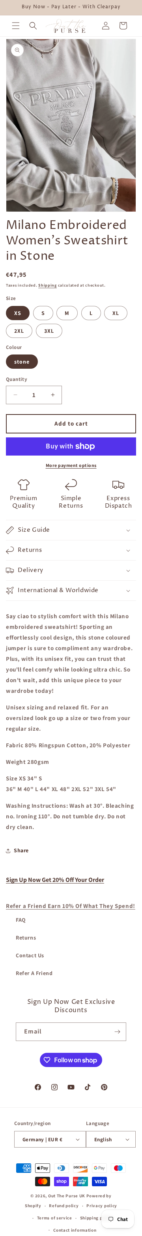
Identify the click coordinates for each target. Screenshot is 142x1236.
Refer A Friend (34, 973)
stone (22, 361)
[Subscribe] (117, 1031)
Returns (26, 937)
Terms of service (54, 1218)
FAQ (21, 919)
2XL (19, 330)
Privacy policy (101, 1205)
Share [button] (21, 850)
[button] (15, 25)
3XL (49, 330)
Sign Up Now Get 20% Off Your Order (55, 880)
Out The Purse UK (66, 1195)
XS (17, 313)
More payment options (71, 465)
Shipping (47, 285)
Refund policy (63, 1205)
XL (115, 313)
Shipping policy (96, 1218)
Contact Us (30, 955)
